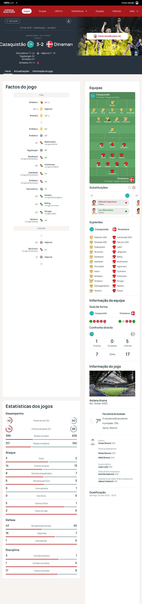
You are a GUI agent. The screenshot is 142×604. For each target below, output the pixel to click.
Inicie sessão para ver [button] (109, 36)
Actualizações (21, 71)
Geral (8, 71)
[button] (79, 11)
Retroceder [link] (13, 21)
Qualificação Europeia (9, 11)
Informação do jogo (43, 71)
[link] (27, 11)
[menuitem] (28, 11)
